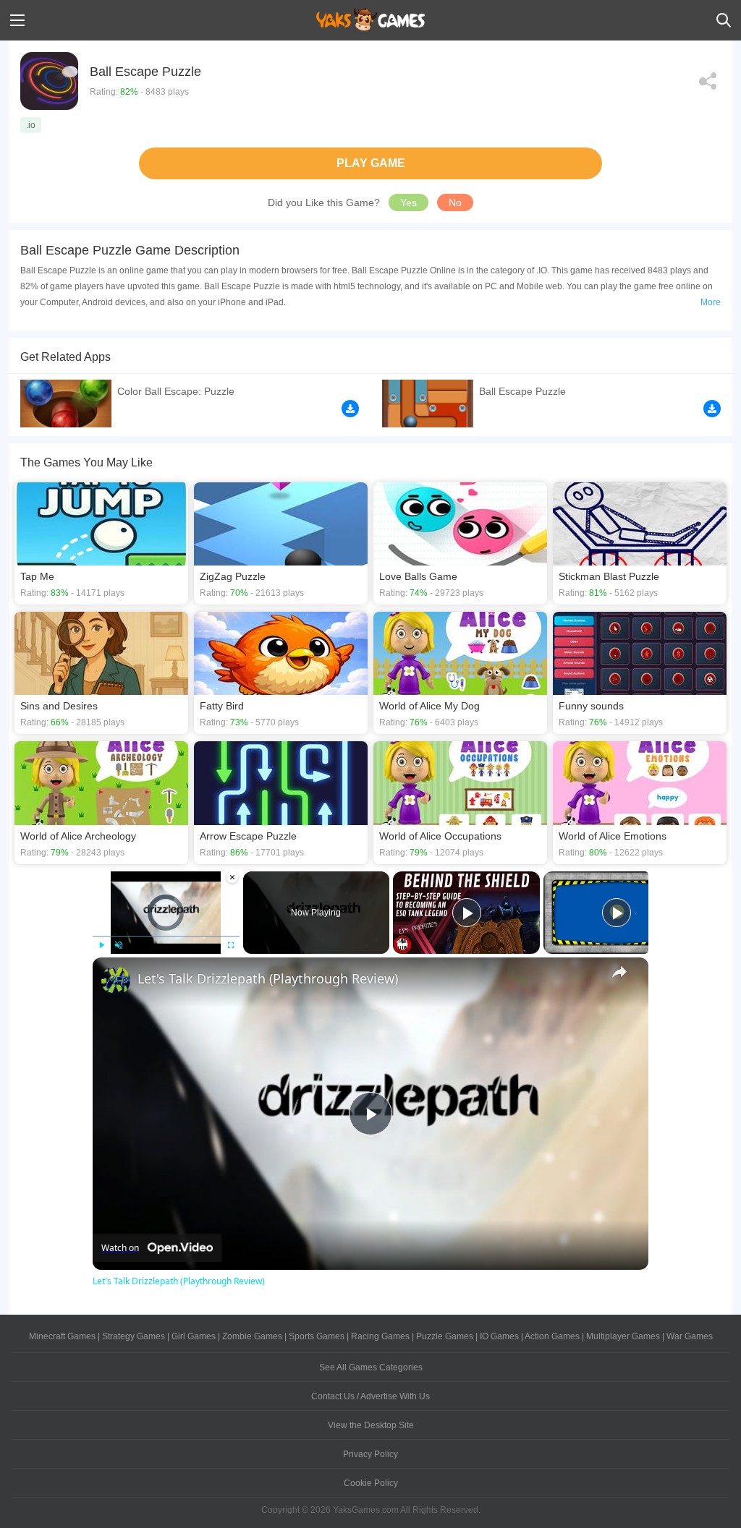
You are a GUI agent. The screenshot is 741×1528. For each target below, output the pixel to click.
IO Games (499, 1336)
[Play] (101, 945)
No (455, 202)
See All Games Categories (371, 1367)
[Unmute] (118, 945)
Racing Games (380, 1336)
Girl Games (194, 1336)
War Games (689, 1336)
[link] (115, 980)
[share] (619, 972)
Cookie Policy (371, 1483)
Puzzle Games (444, 1336)
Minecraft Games (62, 1336)
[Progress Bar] (166, 935)
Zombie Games (252, 1336)
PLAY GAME (370, 163)
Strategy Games (133, 1336)
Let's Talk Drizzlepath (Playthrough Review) (267, 978)
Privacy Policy (370, 1454)
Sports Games (316, 1336)
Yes (408, 202)
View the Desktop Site (371, 1425)
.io (30, 125)
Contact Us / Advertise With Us (370, 1396)
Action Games (552, 1336)
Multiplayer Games (623, 1336)
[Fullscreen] (231, 945)
